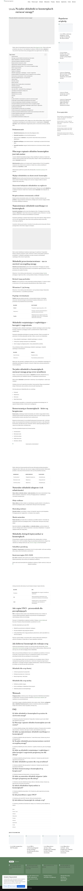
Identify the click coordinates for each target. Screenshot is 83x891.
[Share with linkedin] (6, 32)
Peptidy (45, 273)
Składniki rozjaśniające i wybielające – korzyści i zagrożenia (24, 72)
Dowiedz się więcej (40, 169)
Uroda (12, 8)
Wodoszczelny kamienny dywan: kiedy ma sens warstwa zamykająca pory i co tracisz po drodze (65, 134)
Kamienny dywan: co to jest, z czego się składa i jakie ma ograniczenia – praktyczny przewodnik (65, 122)
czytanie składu (41, 620)
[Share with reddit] (6, 29)
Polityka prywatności (28, 888)
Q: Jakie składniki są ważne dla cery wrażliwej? (21, 108)
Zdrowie (14, 827)
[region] (14, 882)
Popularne (17, 861)
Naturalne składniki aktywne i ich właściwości (21, 77)
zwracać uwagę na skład (34, 542)
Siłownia (14, 820)
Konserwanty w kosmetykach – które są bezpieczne (22, 75)
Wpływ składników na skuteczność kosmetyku (21, 59)
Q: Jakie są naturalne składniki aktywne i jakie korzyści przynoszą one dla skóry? (28, 111)
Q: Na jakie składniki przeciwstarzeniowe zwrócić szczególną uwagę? (26, 103)
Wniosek (13, 95)
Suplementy (14, 822)
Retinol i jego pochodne (16, 67)
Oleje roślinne (14, 79)
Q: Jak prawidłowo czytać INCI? (18, 114)
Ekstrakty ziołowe (15, 80)
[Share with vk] (6, 35)
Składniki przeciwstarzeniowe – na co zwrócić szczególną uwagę (25, 66)
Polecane (11, 861)
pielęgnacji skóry (39, 47)
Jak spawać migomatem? (62, 125)
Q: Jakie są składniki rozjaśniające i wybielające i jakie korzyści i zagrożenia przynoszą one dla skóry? (27, 106)
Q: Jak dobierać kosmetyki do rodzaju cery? (20, 116)
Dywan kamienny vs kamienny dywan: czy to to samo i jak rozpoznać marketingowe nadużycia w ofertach (65, 117)
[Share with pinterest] (6, 24)
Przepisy (14, 818)
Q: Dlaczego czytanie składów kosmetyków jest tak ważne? (24, 100)
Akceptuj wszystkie (21, 886)
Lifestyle (14, 813)
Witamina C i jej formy (16, 69)
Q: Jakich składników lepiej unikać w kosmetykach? (22, 113)
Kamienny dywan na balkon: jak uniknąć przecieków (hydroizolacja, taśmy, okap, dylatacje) (64, 129)
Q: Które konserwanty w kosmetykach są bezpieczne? (22, 110)
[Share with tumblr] (6, 26)
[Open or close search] (78, 2)
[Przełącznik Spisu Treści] (45, 55)
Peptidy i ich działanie (16, 71)
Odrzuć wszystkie (13, 886)
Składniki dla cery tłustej (17, 92)
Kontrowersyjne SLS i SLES (17, 87)
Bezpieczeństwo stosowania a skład (19, 62)
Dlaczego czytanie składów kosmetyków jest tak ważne (23, 58)
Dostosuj (6, 886)
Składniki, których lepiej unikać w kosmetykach (21, 84)
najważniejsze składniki (39, 697)
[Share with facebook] (6, 18)
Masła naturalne (15, 82)
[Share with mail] (6, 38)
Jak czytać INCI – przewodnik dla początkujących (22, 89)
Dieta (13, 809)
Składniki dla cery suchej (17, 93)
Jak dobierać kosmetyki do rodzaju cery (20, 90)
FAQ (12, 97)
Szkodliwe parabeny (16, 85)
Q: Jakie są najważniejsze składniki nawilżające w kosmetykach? (25, 102)
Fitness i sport (15, 811)
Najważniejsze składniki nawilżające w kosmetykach (22, 64)
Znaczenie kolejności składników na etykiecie (21, 61)
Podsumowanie (15, 56)
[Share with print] (6, 40)
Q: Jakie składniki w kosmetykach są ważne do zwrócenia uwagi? (25, 98)
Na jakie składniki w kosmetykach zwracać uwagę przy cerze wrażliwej (26, 74)
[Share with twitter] (6, 21)
